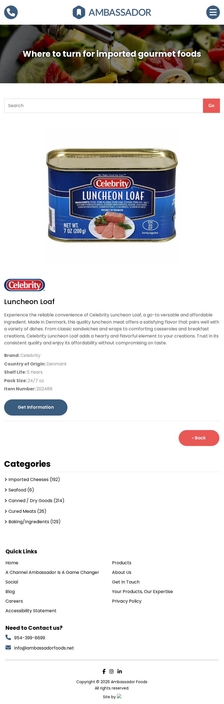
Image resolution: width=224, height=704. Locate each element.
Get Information (36, 407)
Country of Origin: (25, 364)
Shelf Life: (15, 372)
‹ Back (199, 438)
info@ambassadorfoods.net (44, 648)
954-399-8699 (29, 638)
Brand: (12, 355)
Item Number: (20, 389)
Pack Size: (16, 380)
